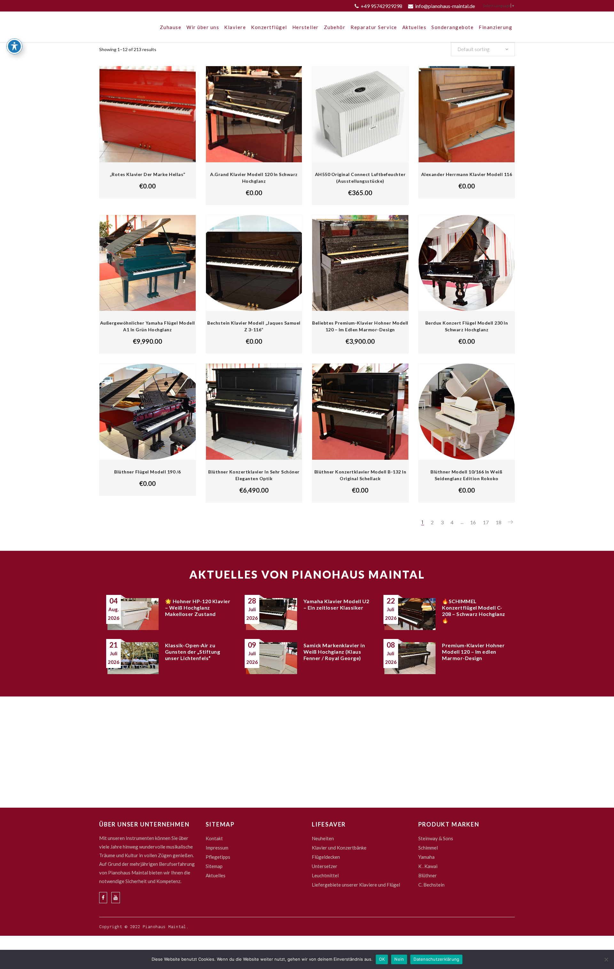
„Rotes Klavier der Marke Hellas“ (147, 174)
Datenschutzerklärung (436, 959)
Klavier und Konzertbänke (339, 847)
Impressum (217, 847)
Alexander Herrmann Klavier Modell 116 (466, 174)
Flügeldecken (326, 857)
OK (382, 959)
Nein (399, 959)
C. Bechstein (431, 885)
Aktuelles (215, 875)
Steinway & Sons (435, 838)
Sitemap (214, 866)
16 (473, 522)
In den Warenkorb (326, 193)
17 (486, 522)
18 (498, 522)
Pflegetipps (218, 857)
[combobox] (483, 49)
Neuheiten (323, 838)
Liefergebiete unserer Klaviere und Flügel (356, 885)
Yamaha (426, 857)
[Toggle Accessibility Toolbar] (14, 46)
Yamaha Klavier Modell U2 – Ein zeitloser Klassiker (336, 604)
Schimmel (428, 847)
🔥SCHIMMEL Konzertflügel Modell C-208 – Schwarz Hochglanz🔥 (473, 610)
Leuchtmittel (325, 875)
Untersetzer (324, 866)
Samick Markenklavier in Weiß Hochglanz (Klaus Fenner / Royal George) (334, 651)
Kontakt (214, 838)
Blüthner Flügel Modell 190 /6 (147, 471)
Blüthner (427, 875)
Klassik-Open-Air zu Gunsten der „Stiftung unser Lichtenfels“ (192, 651)
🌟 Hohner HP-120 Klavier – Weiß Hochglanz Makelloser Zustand (198, 607)
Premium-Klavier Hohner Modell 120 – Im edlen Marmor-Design (473, 651)
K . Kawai (427, 866)
